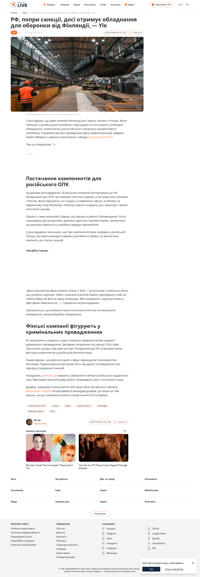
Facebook (111, 548)
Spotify (155, 538)
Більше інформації (174, 569)
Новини (65, 4)
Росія (52, 411)
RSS (154, 548)
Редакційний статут (21, 536)
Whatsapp (112, 553)
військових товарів (38, 391)
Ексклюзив (17, 490)
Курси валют (63, 553)
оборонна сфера (36, 411)
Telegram (111, 533)
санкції (55, 405)
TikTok (155, 528)
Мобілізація (151, 490)
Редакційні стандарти (22, 540)
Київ (58, 490)
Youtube (111, 528)
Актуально (61, 479)
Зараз (24, 13)
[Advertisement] (75, 162)
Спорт (103, 4)
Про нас (60, 528)
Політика (150, 501)
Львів (103, 490)
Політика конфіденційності (25, 532)
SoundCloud (158, 543)
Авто (13, 479)
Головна (14, 13)
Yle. (54, 144)
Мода (14, 501)
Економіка (90, 4)
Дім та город (107, 479)
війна (67, 405)
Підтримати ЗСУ (163, 4)
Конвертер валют (65, 557)
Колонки (115, 4)
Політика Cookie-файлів (23, 544)
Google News (159, 533)
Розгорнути (100, 513)
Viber (109, 538)
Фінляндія (102, 405)
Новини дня (62, 501)
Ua (180, 4)
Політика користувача (23, 528)
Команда (61, 548)
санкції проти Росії (100, 137)
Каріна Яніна (40, 423)
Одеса (103, 501)
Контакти (61, 536)
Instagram (112, 543)
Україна (51, 4)
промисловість (84, 405)
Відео (131, 4)
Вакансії (60, 532)
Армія (77, 4)
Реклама (61, 540)
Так (151, 569)
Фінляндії (50, 375)
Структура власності (67, 544)
